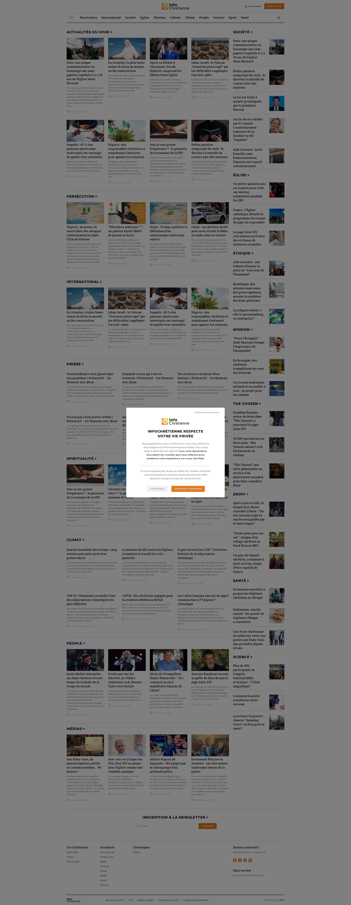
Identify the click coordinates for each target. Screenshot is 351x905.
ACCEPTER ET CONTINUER (188, 489)
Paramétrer (157, 489)
